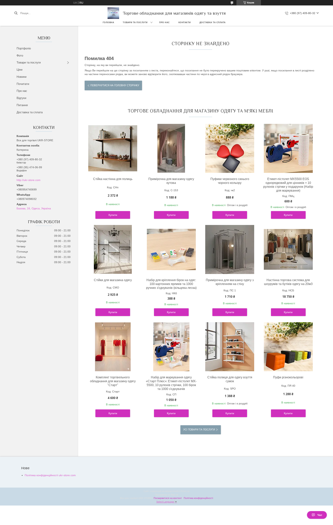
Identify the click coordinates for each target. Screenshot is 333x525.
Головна (108, 22)
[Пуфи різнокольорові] (288, 346)
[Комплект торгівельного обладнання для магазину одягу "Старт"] (112, 346)
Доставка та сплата (212, 22)
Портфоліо (24, 48)
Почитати (23, 83)
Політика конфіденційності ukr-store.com (50, 475)
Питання (22, 105)
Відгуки (21, 98)
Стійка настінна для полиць (112, 179)
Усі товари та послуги (199, 429)
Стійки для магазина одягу (113, 280)
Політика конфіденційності (198, 498)
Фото (20, 55)
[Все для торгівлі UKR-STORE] (113, 13)
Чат (319, 515)
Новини (21, 76)
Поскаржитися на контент (168, 498)
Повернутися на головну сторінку (114, 85)
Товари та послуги (135, 22)
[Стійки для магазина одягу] (112, 249)
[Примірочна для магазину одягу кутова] (171, 148)
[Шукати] (16, 13)
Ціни (19, 69)
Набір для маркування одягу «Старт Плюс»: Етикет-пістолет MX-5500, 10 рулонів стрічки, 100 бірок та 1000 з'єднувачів (171, 383)
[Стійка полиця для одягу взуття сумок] (229, 346)
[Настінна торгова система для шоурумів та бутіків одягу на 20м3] (288, 249)
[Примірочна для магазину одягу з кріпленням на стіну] (229, 249)
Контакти (184, 22)
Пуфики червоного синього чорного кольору (229, 180)
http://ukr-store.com (28, 180)
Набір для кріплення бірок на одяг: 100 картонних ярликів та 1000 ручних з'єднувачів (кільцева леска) (171, 283)
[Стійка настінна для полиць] (112, 148)
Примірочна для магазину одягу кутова (171, 180)
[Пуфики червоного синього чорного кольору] (229, 148)
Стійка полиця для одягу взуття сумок (229, 379)
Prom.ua (185, 491)
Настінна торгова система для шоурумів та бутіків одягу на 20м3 (288, 282)
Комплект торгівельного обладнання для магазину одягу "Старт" (113, 381)
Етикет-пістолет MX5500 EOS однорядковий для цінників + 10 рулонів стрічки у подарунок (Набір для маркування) (288, 184)
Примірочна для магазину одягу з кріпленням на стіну (230, 282)
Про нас (164, 22)
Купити (112, 214)
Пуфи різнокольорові (288, 377)
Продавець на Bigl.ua (166, 494)
